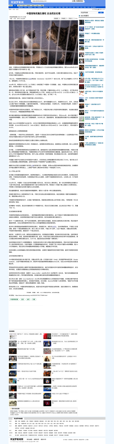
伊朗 (11, 411)
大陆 (35, 7)
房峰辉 (59, 413)
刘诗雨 (34, 292)
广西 (19, 411)
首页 (11, 5)
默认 (76, 18)
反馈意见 (70, 439)
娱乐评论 (46, 430)
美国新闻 (30, 7)
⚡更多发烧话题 (14, 408)
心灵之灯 (35, 425)
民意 (58, 423)
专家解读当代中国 (32, 435)
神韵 (22, 411)
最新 (20, 7)
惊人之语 (29, 423)
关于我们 (65, 439)
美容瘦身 (71, 425)
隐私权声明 (81, 439)
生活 (23, 5)
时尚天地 (46, 432)
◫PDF (103, 9)
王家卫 (12, 414)
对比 (51, 423)
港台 (85, 7)
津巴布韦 (49, 413)
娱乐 (33, 5)
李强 (22, 413)
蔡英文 (66, 413)
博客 (42, 5)
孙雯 (29, 413)
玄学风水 (46, 425)
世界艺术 (17, 428)
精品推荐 (51, 430)
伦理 (34, 299)
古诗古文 (76, 425)
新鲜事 (28, 5)
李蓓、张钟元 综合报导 (19, 18)
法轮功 (69, 411)
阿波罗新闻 (17, 2)
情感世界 (25, 432)
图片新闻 (77, 421)
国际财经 (51, 7)
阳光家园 (61, 435)
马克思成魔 (35, 411)
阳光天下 (56, 435)
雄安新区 (34, 413)
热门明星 (30, 430)
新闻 (15, 5)
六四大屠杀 (58, 411)
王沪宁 (18, 413)
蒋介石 (39, 413)
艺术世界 (66, 425)
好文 (45, 423)
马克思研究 (40, 435)
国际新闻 (45, 7)
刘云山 (54, 413)
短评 (42, 423)
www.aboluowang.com (39, 1)
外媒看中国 (23, 423)
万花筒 (55, 432)
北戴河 (44, 413)
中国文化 (61, 425)
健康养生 (20, 425)
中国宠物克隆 (14, 299)
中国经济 (39, 7)
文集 (36, 423)
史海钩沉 (25, 425)
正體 (74, 1)
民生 (70, 7)
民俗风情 (70, 432)
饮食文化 (20, 432)
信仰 (88, 7)
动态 (33, 423)
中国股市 (13, 413)
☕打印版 (94, 9)
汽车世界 (35, 432)
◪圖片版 (99, 9)
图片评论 (62, 423)
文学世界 (22, 428)
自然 (28, 299)
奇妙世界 (60, 432)
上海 (32, 165)
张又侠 (64, 411)
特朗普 (73, 411)
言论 (19, 423)
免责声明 (76, 439)
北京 (30, 79)
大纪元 (54, 226)
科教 (63, 7)
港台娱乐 (35, 430)
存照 (55, 423)
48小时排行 (85, 16)
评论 (19, 5)
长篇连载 (27, 428)
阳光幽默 (51, 435)
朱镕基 (15, 411)
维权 (74, 7)
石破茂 (26, 413)
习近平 (47, 411)
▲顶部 (86, 439)
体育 (78, 7)
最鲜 (16, 432)
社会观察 (30, 432)
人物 (56, 7)
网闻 (60, 7)
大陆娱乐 (20, 430)
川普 (25, 411)
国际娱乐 (41, 430)
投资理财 (81, 425)
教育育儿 (56, 425)
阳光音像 (66, 435)
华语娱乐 (25, 430)
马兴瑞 (29, 411)
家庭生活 (30, 425)
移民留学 (41, 432)
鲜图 (74, 432)
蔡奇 (62, 413)
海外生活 (41, 425)
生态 (81, 7)
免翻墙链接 (79, 1)
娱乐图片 (56, 430)
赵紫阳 (71, 413)
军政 (25, 7)
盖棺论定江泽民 (24, 435)
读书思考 (92, 425)
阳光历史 (46, 435)
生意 (22, 299)
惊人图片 (17, 435)
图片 (93, 7)
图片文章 (32, 428)
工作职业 (51, 425)
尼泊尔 (17, 414)
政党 (39, 423)
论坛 (37, 5)
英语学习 (97, 425)
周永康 (75, 413)
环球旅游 (65, 432)
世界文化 (87, 425)
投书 (48, 423)
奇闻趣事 (51, 432)
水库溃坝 (41, 411)
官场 (67, 7)
